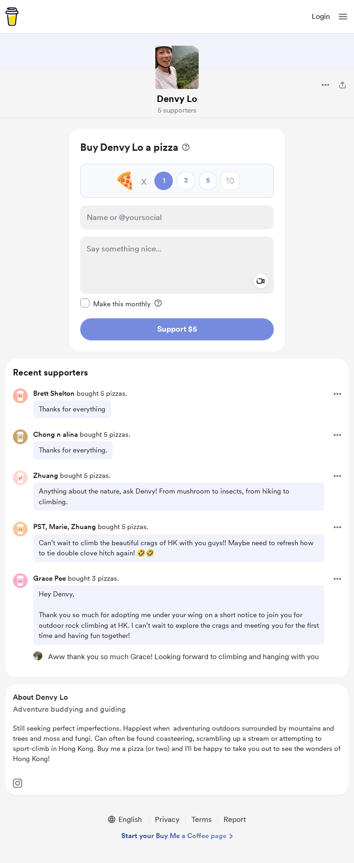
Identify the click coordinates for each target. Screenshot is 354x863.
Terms (201, 819)
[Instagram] (17, 783)
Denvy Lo (177, 98)
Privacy (167, 819)
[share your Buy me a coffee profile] (342, 84)
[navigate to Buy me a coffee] (12, 16)
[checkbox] (115, 303)
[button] (342, 16)
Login (321, 16)
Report (235, 819)
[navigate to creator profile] (177, 67)
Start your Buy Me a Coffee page (173, 836)
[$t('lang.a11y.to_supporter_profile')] (37, 655)
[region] (177, 240)
